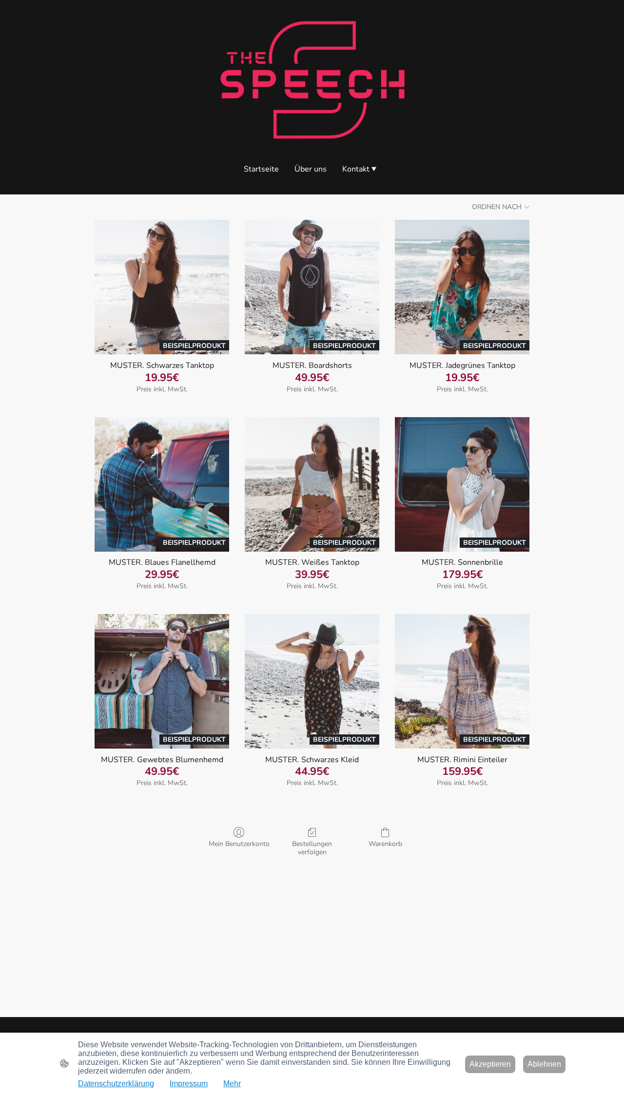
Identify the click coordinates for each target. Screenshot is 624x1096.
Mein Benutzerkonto (239, 843)
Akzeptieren (490, 1064)
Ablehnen (544, 1064)
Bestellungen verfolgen (312, 848)
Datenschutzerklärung (116, 1083)
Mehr (232, 1083)
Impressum (189, 1083)
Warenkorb (385, 843)
